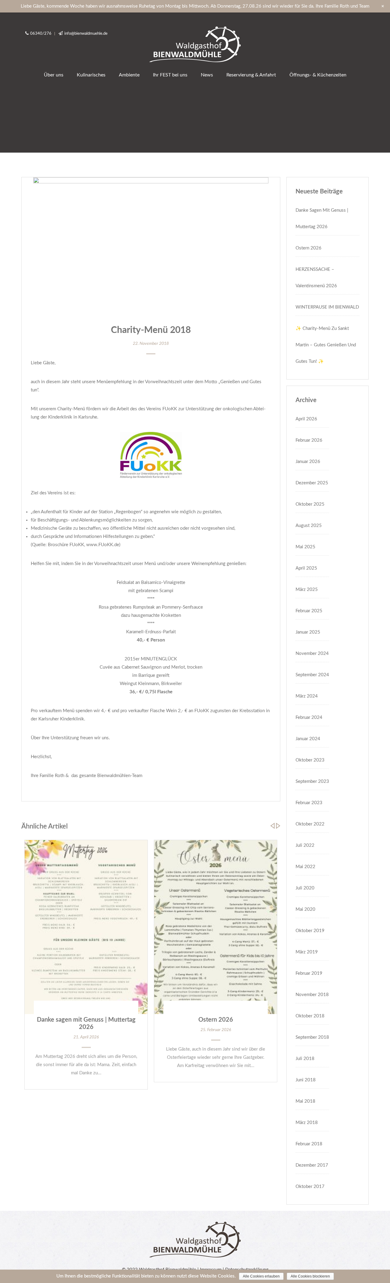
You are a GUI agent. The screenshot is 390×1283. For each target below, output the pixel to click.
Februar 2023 (309, 803)
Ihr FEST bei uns (170, 74)
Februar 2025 (309, 611)
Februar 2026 (309, 440)
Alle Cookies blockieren (310, 1276)
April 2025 (306, 568)
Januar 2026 (308, 461)
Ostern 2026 (215, 1020)
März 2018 (307, 1122)
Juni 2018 (306, 1080)
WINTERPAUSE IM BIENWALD (327, 307)
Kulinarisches (91, 74)
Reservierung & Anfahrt (251, 74)
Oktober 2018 (310, 1016)
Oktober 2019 (310, 930)
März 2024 (307, 696)
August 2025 (309, 525)
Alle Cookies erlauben (261, 1276)
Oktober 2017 (310, 1186)
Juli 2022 (305, 845)
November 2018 (312, 994)
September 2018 (312, 1037)
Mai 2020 (305, 909)
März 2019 (307, 952)
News (207, 74)
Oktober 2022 (310, 824)
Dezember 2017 (312, 1165)
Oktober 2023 (310, 760)
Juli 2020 (305, 888)
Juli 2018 (305, 1058)
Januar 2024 (308, 739)
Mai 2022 (305, 866)
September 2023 (312, 781)
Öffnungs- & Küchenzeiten (317, 74)
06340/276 (40, 34)
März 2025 (307, 589)
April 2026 (306, 419)
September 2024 (312, 675)
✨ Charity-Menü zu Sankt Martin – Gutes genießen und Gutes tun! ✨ (326, 345)
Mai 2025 (305, 547)
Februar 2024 (309, 717)
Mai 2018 (305, 1101)
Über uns (53, 74)
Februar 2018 (309, 1144)
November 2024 (312, 653)
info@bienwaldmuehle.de (86, 34)
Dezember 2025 (312, 483)
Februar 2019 (309, 973)
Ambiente (129, 74)
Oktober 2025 (310, 504)
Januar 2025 (308, 632)
